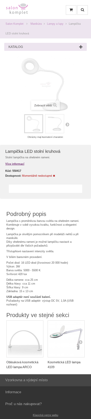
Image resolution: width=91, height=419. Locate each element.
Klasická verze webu (45, 415)
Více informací (14, 163)
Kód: (8, 170)
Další (67, 124)
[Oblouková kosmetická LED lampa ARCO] (24, 338)
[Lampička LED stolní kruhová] (33, 123)
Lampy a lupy (55, 23)
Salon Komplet (14, 23)
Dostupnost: (13, 175)
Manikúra (36, 23)
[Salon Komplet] (17, 10)
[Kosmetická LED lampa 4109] (66, 338)
